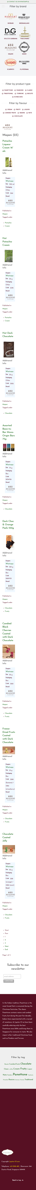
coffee (11, 1069)
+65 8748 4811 (14, 1166)
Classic (6, 1069)
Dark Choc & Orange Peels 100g (8, 524)
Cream (7, 226)
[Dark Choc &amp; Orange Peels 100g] (8, 541)
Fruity (7, 611)
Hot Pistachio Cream (7, 241)
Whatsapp (9, 181)
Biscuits (7, 1064)
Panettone (20, 1074)
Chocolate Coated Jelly (7, 837)
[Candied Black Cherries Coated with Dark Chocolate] (8, 651)
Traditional (29, 1079)
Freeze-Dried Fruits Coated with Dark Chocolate (8, 735)
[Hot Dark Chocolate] (8, 349)
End (6, 949)
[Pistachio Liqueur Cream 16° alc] (8, 161)
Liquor (29, 1069)
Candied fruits (15, 1064)
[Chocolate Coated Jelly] (8, 849)
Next (6, 946)
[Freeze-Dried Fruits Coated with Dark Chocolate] (8, 750)
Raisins (12, 1080)
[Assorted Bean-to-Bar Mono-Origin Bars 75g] (8, 447)
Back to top (17, 1180)
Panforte (30, 1075)
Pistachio (8, 223)
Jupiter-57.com (14, 1161)
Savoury (17, 1079)
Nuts (5, 1075)
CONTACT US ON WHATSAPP (18, 1)
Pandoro (10, 1075)
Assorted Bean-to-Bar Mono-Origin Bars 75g (8, 432)
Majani (5, 214)
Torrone (22, 1079)
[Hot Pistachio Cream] (8, 256)
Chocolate (8, 413)
